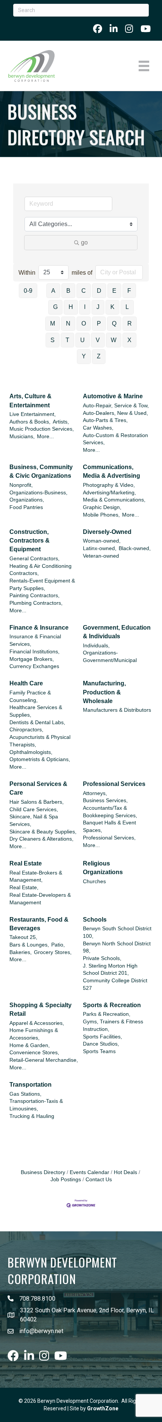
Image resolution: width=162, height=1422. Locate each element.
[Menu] (143, 66)
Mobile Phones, (101, 515)
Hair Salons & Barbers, (36, 802)
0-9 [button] (28, 290)
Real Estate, (23, 887)
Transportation (30, 1084)
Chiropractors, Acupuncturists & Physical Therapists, (39, 737)
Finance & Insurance (39, 627)
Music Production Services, (41, 429)
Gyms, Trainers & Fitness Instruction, (113, 1025)
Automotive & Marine (113, 396)
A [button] (53, 290)
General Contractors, (34, 558)
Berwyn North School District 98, (117, 947)
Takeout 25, (23, 937)
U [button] (82, 340)
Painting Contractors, (34, 595)
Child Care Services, (33, 809)
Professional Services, (109, 838)
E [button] (114, 290)
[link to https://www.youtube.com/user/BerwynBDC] (145, 28)
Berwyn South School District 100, (117, 932)
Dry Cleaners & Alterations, (41, 839)
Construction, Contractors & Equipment (29, 540)
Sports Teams (99, 1051)
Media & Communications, (114, 500)
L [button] (127, 307)
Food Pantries (26, 507)
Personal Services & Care (38, 788)
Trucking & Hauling (31, 1116)
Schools (95, 919)
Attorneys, (95, 793)
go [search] (84, 242)
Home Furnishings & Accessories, (33, 1034)
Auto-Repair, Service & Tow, (116, 405)
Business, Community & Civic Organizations (41, 471)
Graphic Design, (102, 507)
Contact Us (99, 1179)
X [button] (129, 340)
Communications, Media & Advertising (111, 471)
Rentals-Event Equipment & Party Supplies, (42, 584)
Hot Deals (125, 1172)
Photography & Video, (109, 485)
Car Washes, (98, 428)
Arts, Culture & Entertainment (30, 400)
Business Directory (43, 1172)
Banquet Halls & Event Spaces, (109, 826)
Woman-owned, (102, 541)
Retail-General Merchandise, (43, 1060)
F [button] (129, 290)
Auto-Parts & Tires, (105, 420)
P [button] (99, 323)
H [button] (71, 307)
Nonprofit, (21, 485)
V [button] (98, 340)
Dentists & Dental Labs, (37, 722)
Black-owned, (135, 548)
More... (45, 436)
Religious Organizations (103, 867)
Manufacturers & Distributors (117, 710)
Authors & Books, (29, 422)
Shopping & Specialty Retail (40, 1009)
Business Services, (105, 800)
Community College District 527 (115, 984)
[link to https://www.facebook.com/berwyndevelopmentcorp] (97, 28)
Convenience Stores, (34, 1052)
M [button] (52, 323)
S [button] (52, 340)
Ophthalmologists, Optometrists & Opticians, (39, 756)
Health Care (26, 683)
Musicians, (22, 436)
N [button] (68, 323)
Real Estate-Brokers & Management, (35, 876)
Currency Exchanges (34, 666)
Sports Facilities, (102, 1037)
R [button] (129, 323)
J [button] (97, 307)
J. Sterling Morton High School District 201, (110, 969)
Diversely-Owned (107, 532)
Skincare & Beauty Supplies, (42, 832)
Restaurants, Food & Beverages (39, 923)
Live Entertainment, (32, 414)
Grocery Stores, (53, 952)
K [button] (112, 307)
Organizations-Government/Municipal (110, 656)
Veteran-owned (101, 556)
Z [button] (99, 356)
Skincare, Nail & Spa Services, (33, 820)
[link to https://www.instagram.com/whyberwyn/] (129, 28)
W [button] (113, 340)
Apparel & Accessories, (36, 1023)
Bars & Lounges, (29, 945)
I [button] (85, 307)
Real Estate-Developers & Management (40, 898)
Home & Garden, (29, 1045)
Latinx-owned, (99, 548)
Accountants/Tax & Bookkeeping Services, (110, 811)
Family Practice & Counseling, (30, 696)
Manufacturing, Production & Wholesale (104, 692)
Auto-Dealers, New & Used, (115, 413)
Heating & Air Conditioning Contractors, (40, 569)
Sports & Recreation (112, 1005)
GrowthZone (102, 1408)
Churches (94, 881)
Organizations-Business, (38, 492)
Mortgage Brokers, (31, 659)
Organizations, (26, 500)
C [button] (83, 290)
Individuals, (96, 645)
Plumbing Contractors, (36, 603)
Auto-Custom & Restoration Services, (115, 439)
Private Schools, (102, 958)
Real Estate (25, 863)
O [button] (83, 323)
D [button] (99, 290)
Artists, (61, 422)
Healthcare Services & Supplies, (35, 711)
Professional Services (114, 784)
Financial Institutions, (34, 651)
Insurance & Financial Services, (35, 640)
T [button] (67, 340)
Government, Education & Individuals (117, 631)
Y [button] (84, 356)
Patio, (58, 945)
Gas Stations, (25, 1094)
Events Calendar (89, 1172)
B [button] (68, 290)
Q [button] (114, 323)
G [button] (55, 307)
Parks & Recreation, (106, 1014)
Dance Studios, (101, 1044)
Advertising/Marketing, (109, 492)
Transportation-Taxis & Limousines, (36, 1105)
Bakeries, (20, 952)
